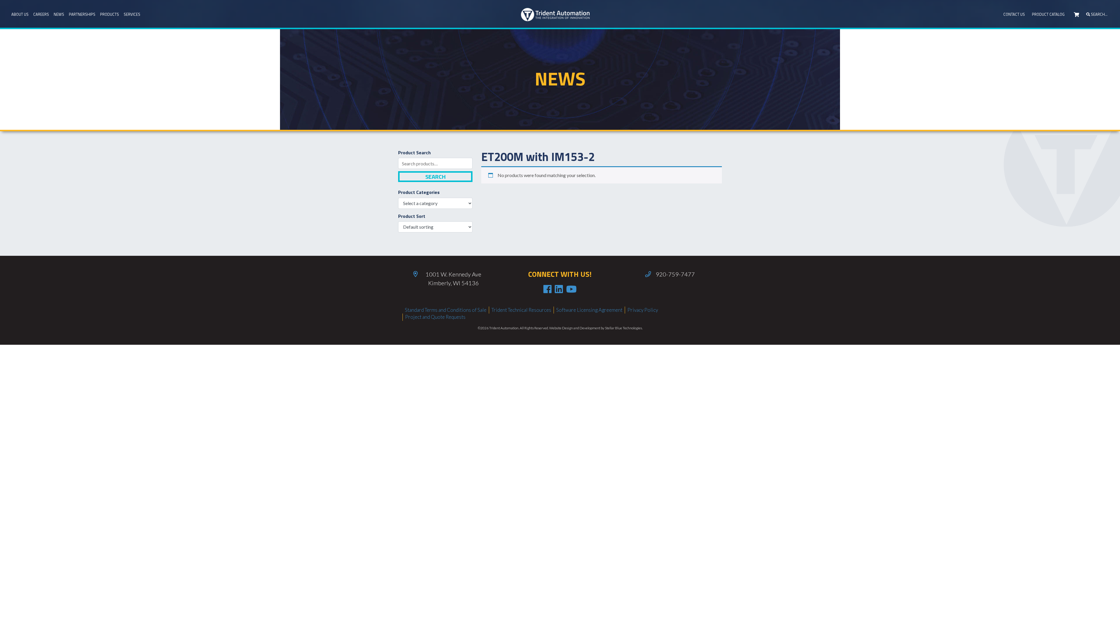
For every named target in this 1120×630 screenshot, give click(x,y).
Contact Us (1014, 14)
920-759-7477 (675, 274)
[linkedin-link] (559, 289)
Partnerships (82, 14)
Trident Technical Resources (521, 310)
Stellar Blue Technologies (623, 328)
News (59, 14)
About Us (20, 14)
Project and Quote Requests (435, 317)
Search (435, 176)
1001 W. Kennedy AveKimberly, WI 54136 (453, 278)
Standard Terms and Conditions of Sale (446, 310)
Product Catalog (1048, 14)
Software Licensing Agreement (589, 310)
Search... (1098, 14)
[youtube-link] (571, 289)
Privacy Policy (642, 310)
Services (132, 14)
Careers (41, 14)
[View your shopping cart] (1076, 14)
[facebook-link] (547, 289)
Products (109, 14)
